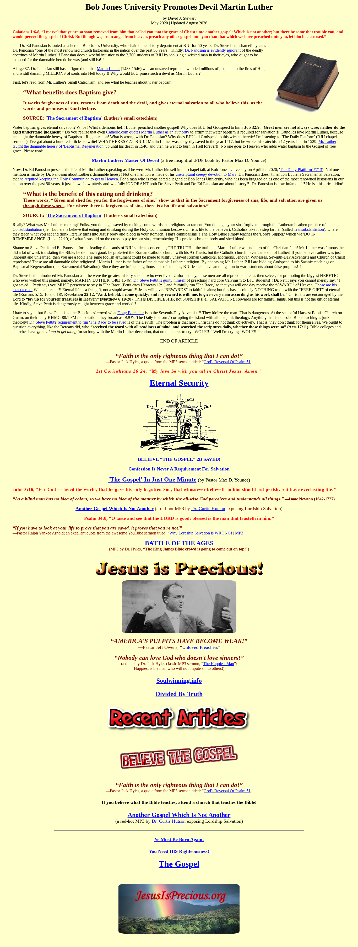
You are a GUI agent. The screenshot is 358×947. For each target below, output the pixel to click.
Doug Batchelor (130, 313)
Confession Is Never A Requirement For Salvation (179, 469)
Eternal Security (179, 383)
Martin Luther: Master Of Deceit (125, 160)
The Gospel (179, 864)
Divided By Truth (179, 694)
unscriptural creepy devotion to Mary (206, 174)
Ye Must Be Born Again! (179, 839)
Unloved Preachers (200, 647)
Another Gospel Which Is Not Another (114, 508)
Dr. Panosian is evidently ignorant (213, 50)
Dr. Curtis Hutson (208, 508)
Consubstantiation (27, 229)
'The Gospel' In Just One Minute (152, 479)
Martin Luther (108, 68)
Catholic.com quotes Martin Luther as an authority (147, 132)
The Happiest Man (218, 663)
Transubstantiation (309, 229)
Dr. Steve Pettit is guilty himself (159, 280)
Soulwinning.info (179, 680)
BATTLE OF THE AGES (179, 543)
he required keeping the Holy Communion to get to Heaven (69, 179)
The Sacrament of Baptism (74, 118)
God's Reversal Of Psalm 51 (227, 362)
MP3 (239, 533)
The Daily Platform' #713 (301, 169)
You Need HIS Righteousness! (179, 851)
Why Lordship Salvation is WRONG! (200, 533)
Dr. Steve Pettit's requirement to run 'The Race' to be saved (77, 322)
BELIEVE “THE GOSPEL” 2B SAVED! (179, 459)
